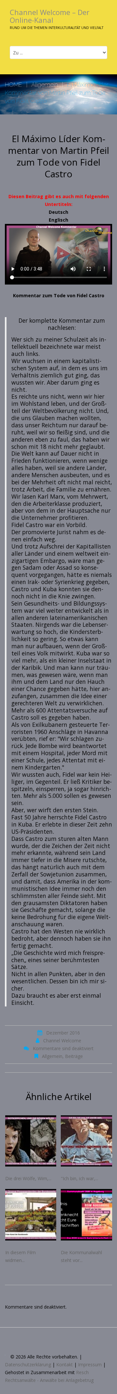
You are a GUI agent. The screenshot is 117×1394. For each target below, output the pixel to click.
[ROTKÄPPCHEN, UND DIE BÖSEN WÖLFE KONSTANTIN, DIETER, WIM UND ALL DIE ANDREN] (31, 1141)
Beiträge (74, 1056)
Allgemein (44, 84)
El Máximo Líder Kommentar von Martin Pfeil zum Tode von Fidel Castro (58, 156)
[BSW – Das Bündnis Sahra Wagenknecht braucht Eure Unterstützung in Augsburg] (86, 1214)
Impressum (90, 1364)
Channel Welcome (62, 1040)
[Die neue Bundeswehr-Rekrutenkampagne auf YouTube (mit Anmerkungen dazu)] (31, 1214)
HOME (13, 84)
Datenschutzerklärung (28, 1364)
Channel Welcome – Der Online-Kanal (49, 16)
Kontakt (64, 1364)
